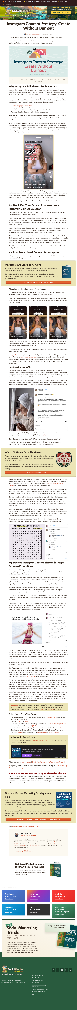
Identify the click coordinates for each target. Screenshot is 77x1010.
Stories (34, 108)
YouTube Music (42, 762)
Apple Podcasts (42, 732)
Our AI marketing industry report (40, 989)
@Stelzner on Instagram (39, 726)
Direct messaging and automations (21, 106)
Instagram (51, 709)
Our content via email (37, 975)
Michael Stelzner (28, 835)
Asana (26, 721)
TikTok (45, 94)
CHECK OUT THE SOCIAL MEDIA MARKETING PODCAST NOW (38, 819)
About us (34, 973)
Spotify (34, 762)
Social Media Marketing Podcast (40, 740)
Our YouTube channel (37, 980)
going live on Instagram (50, 435)
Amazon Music (58, 762)
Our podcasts (35, 977)
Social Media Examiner (18, 10)
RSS (65, 762)
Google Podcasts (54, 732)
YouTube (42, 709)
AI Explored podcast (35, 845)
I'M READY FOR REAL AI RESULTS (38, 472)
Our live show (35, 982)
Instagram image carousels (28, 357)
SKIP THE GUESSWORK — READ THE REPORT (38, 282)
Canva (19, 721)
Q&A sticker (31, 676)
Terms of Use (14, 982)
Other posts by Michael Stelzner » (24, 851)
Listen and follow (51, 717)
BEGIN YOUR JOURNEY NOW (61, 12)
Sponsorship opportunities (38, 991)
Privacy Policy (22, 982)
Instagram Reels (14, 355)
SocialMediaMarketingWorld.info (56, 724)
